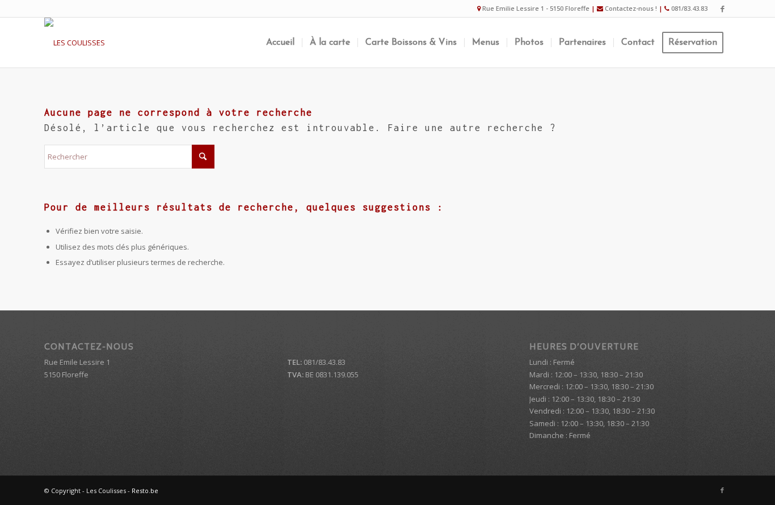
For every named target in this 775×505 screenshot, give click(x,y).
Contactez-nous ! (631, 8)
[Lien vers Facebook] (722, 8)
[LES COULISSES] (74, 43)
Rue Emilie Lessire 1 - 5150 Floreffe (535, 8)
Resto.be (145, 490)
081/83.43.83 (689, 8)
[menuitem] (280, 43)
